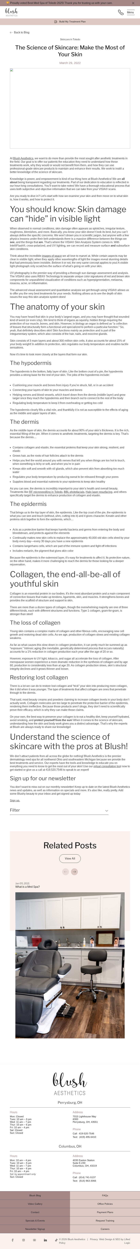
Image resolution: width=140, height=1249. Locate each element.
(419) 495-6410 (87, 1137)
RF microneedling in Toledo (45, 491)
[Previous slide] (65, 871)
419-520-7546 (86, 1133)
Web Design (105, 1239)
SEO (117, 1239)
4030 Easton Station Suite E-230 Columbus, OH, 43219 (85, 1163)
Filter (15, 810)
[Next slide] (74, 871)
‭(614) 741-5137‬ (87, 1177)
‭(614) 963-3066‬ (87, 1180)
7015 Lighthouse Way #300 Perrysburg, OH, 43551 (85, 1119)
